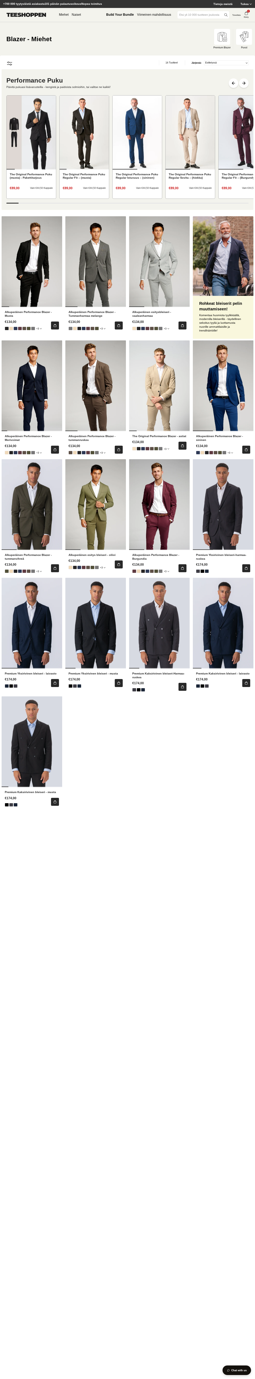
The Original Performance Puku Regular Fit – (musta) (84, 176)
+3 (37, 328)
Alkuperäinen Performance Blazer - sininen (219, 438)
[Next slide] (244, 83)
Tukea (244, 4)
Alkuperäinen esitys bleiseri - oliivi (92, 554)
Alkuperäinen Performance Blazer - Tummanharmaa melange (92, 313)
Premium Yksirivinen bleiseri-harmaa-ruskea (221, 556)
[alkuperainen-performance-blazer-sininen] (16, 328)
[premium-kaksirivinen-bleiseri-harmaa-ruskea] (134, 690)
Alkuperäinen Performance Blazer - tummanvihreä (28, 556)
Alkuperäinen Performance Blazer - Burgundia (155, 556)
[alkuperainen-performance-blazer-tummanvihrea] (29, 328)
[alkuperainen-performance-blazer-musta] (7, 328)
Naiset (76, 14)
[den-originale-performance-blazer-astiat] (11, 328)
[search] (226, 15)
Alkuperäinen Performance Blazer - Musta (28, 313)
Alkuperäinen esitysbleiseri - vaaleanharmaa (151, 313)
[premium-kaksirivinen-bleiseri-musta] (139, 690)
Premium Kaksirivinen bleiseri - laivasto (223, 673)
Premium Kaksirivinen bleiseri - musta (30, 792)
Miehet (64, 14)
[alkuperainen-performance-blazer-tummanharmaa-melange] (33, 328)
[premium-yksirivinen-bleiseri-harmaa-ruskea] (198, 571)
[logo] (26, 15)
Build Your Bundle (120, 14)
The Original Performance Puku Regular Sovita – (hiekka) (190, 176)
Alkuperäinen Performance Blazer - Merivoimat (28, 438)
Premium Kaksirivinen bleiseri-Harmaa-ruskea (158, 675)
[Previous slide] (233, 83)
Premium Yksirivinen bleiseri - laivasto (31, 673)
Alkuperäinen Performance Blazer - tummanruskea (92, 438)
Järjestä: (196, 62)
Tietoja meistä (222, 4)
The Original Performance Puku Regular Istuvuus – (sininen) (137, 176)
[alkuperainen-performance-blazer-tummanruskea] (24, 328)
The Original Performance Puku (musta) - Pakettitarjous (31, 176)
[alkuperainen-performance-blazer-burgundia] (20, 328)
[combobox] (200, 15)
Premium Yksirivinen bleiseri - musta (93, 673)
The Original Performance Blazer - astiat (159, 436)
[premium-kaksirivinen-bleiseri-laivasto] (143, 690)
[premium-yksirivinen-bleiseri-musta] (202, 571)
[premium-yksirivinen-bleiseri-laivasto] (207, 571)
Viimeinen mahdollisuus (154, 14)
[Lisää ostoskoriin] (55, 325)
